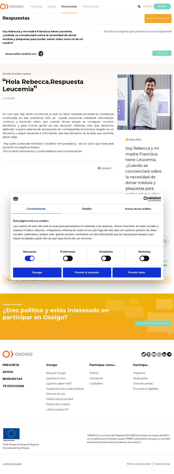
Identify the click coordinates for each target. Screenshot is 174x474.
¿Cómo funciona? (12, 464)
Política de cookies (58, 404)
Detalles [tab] (87, 208)
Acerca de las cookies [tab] (138, 208)
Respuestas (69, 6)
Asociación (96, 378)
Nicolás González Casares (17, 73)
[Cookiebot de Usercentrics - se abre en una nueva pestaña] (146, 199)
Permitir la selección (87, 272)
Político (94, 373)
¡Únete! (147, 6)
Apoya (52, 6)
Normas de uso (55, 393)
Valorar (161, 53)
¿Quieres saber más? (59, 383)
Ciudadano (96, 383)
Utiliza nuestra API (57, 409)
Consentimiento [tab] (36, 208)
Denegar (37, 272)
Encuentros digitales (145, 388)
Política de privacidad (59, 399)
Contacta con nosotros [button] (153, 323)
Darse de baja (162, 463)
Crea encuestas (143, 383)
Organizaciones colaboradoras (65, 388)
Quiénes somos (55, 378)
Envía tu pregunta (158, 18)
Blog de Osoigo (56, 373)
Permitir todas (136, 272)
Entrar (162, 6)
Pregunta (36, 6)
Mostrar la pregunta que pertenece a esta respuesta (137, 31)
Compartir (106, 168)
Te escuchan (90, 6)
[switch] (68, 258)
